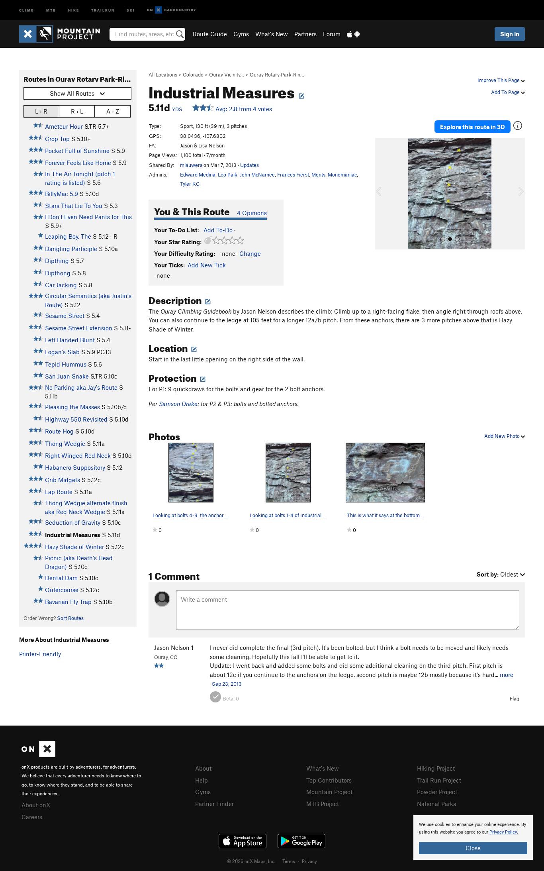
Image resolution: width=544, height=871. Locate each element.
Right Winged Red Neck (78, 455)
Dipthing (57, 260)
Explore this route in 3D (472, 126)
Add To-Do (218, 229)
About (203, 768)
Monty (318, 174)
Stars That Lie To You (73, 205)
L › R (41, 111)
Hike (73, 9)
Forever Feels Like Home (78, 162)
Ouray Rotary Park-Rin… (277, 74)
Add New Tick (207, 265)
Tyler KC (190, 183)
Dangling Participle (71, 248)
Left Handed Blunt (70, 339)
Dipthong (57, 273)
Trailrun (103, 9)
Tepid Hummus (65, 364)
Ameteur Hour (64, 126)
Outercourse (61, 589)
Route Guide (210, 33)
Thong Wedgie (65, 443)
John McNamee (257, 174)
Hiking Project (436, 768)
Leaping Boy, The (68, 236)
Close (473, 847)
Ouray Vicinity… (226, 74)
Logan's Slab (62, 351)
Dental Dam (61, 577)
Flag (514, 698)
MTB (51, 9)
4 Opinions (252, 212)
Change (250, 253)
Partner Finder (214, 803)
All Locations (163, 74)
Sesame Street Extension (78, 328)
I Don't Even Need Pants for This (88, 216)
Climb (26, 9)
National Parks (436, 803)
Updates (249, 165)
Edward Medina (197, 174)
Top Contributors (329, 780)
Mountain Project (329, 791)
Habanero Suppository (75, 467)
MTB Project (322, 803)
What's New (271, 33)
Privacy (309, 861)
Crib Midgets (62, 479)
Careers (32, 816)
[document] (473, 837)
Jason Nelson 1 (174, 647)
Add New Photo (502, 436)
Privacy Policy (503, 832)
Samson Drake (178, 403)
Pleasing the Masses (72, 406)
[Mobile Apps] (353, 33)
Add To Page (506, 92)
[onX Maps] (38, 754)
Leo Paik (227, 174)
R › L (77, 111)
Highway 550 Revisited (76, 419)
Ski (131, 9)
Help (201, 780)
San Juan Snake (67, 376)
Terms (288, 861)
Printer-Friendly (40, 653)
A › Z (112, 111)
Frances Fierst (293, 174)
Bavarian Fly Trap (68, 601)
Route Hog (59, 431)
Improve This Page (499, 80)
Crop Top (57, 138)
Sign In (509, 33)
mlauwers (191, 165)
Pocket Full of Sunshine (77, 150)
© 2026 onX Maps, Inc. (251, 861)
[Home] (63, 34)
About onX (36, 804)
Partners (305, 33)
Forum (331, 33)
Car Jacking (61, 284)
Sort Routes (70, 618)
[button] (383, 193)
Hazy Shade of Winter (74, 546)
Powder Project (437, 791)
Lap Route (58, 491)
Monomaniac (342, 174)
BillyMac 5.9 (61, 193)
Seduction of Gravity (72, 522)
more (506, 674)
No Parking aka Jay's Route (81, 387)
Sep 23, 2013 (227, 684)
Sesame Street (64, 315)
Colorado (193, 74)
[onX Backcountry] (171, 10)
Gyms (241, 33)
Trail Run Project (439, 780)
